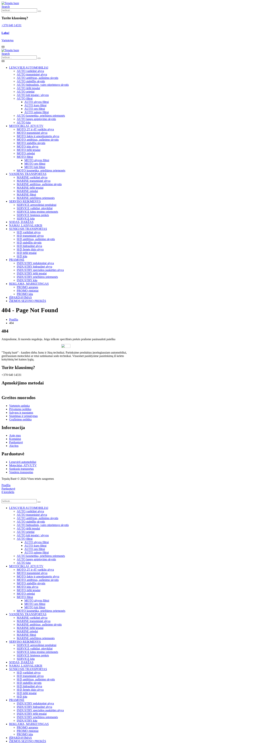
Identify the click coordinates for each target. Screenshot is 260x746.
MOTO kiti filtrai (34, 167)
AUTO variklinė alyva (30, 71)
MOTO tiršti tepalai (28, 150)
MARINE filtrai (26, 194)
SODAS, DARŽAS (21, 222)
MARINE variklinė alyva (32, 177)
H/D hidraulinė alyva (29, 246)
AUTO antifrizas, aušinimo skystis (37, 77)
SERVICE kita (26, 218)
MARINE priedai (27, 191)
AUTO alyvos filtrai (36, 101)
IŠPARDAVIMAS (20, 297)
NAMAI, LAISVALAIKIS (25, 225)
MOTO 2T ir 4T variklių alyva (35, 129)
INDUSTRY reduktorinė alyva (35, 263)
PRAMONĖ (16, 259)
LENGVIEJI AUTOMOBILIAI (28, 67)
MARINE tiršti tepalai (30, 187)
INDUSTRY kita (27, 280)
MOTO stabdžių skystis (31, 143)
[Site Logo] (10, 3)
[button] (6, 6)
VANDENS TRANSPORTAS (27, 174)
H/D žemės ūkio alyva (30, 249)
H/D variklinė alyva (29, 232)
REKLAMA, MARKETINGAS (29, 283)
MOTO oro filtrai (34, 163)
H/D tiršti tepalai (27, 252)
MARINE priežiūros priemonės (36, 198)
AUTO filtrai (25, 98)
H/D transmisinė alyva (30, 235)
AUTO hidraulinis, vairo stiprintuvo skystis (43, 84)
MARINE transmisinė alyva (33, 180)
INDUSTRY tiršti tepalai (32, 273)
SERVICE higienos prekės (33, 215)
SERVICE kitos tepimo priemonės (37, 211)
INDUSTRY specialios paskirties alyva (40, 270)
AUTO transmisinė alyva (32, 74)
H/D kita (22, 256)
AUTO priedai (25, 91)
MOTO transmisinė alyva (32, 132)
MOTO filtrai (25, 156)
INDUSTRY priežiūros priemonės (37, 276)
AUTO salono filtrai (36, 112)
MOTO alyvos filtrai (36, 160)
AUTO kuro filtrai (35, 105)
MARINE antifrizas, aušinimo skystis (39, 184)
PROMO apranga (27, 287)
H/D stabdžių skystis (29, 242)
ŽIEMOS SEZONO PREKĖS (27, 300)
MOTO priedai (26, 153)
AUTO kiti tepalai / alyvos (33, 95)
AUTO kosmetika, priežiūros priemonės (41, 115)
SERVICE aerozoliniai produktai (36, 204)
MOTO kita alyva (27, 146)
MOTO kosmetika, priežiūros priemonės (41, 170)
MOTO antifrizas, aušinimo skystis (38, 139)
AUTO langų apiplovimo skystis (36, 119)
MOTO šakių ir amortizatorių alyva (38, 136)
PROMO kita (25, 294)
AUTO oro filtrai (34, 108)
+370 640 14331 (12, 25)
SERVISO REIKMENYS (25, 201)
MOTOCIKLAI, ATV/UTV (26, 126)
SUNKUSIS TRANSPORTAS (28, 228)
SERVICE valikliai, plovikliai (35, 208)
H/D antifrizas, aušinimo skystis (36, 239)
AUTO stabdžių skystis (31, 81)
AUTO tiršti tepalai (28, 88)
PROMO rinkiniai (27, 290)
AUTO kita (24, 122)
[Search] (39, 11)
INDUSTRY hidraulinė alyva (34, 266)
